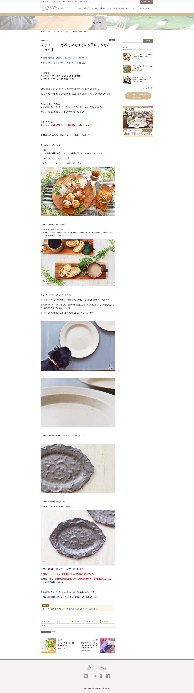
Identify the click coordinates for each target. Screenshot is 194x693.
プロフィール (61, 609)
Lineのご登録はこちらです (52, 582)
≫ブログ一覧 (148, 88)
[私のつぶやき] (48, 645)
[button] (138, 96)
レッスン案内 (49, 609)
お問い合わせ (147, 2)
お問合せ (79, 609)
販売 (112, 40)
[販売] (107, 645)
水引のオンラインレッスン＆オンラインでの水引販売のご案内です (89, 645)
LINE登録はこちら (91, 609)
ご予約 (71, 609)
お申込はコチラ (101, 14)
